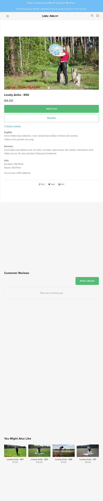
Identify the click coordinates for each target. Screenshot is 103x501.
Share (42, 184)
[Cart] (98, 15)
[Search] (92, 15)
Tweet (52, 184)
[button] (7, 66)
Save (62, 184)
